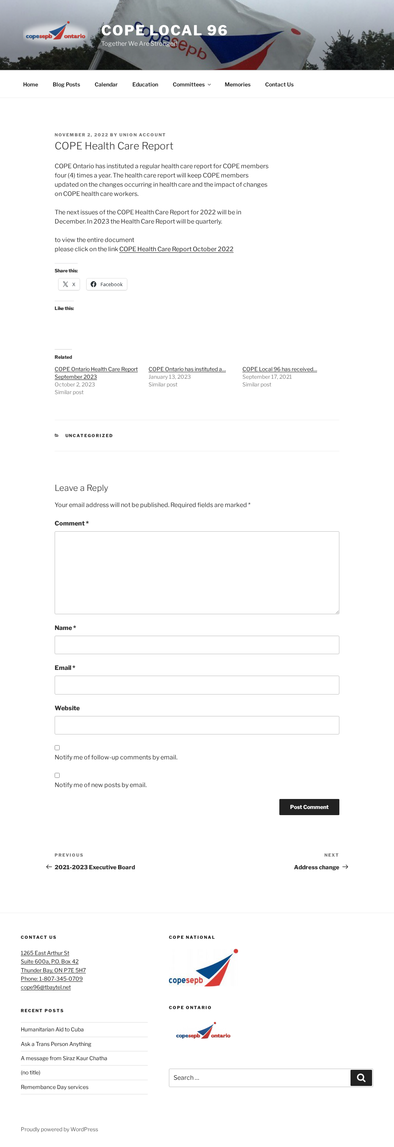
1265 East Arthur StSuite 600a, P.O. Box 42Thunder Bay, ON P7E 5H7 (53, 961)
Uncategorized (89, 435)
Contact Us (279, 84)
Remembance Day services (54, 1087)
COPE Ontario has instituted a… (187, 369)
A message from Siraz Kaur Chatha (64, 1058)
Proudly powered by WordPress (59, 1129)
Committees (189, 84)
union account (142, 135)
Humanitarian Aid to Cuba (52, 1029)
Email (65, 667)
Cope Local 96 (164, 30)
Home (30, 84)
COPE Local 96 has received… (279, 369)
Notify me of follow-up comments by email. (116, 757)
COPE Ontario (190, 1007)
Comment (72, 523)
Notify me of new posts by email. (101, 785)
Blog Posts (66, 84)
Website (67, 708)
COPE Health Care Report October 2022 (176, 249)
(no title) (30, 1072)
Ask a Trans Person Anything (56, 1044)
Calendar (106, 84)
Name (65, 628)
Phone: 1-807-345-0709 (52, 978)
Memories (237, 84)
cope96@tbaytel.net (46, 987)
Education (145, 84)
